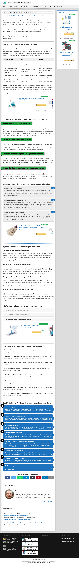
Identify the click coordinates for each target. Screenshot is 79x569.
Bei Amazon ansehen (41, 104)
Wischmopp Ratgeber (19, 2)
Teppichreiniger (36, 562)
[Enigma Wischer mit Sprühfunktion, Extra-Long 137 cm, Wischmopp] (66, 24)
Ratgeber (59, 6)
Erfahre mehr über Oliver (46, 501)
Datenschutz (69, 566)
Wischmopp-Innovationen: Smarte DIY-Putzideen (12, 539)
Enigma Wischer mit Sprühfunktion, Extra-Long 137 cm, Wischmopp (66, 27)
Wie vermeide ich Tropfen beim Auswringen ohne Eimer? (18, 314)
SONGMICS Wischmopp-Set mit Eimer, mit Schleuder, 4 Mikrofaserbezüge (66, 54)
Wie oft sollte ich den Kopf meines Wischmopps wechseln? (17, 519)
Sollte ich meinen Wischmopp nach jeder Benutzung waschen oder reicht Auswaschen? (23, 523)
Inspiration (35, 6)
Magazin (52, 6)
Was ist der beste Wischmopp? (11, 512)
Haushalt (23, 561)
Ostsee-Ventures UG (11, 566)
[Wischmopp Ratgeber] (3, 4)
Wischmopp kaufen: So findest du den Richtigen (12, 542)
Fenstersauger (45, 561)
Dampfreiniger (34, 561)
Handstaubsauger (28, 561)
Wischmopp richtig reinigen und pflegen (12, 545)
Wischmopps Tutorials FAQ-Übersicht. (23, 528)
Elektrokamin (49, 562)
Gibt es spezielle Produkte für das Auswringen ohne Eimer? (18, 319)
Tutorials (44, 6)
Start (9, 12)
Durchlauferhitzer (43, 562)
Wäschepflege (30, 562)
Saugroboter (40, 561)
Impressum (75, 566)
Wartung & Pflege (24, 6)
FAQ (16, 12)
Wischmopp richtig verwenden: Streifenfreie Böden (11, 549)
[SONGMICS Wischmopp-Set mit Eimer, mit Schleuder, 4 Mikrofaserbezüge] (66, 50)
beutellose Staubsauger (53, 561)
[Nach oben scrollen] (77, 567)
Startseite (5, 6)
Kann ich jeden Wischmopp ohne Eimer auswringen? (17, 310)
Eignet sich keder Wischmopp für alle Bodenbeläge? (16, 515)
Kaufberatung (13, 6)
